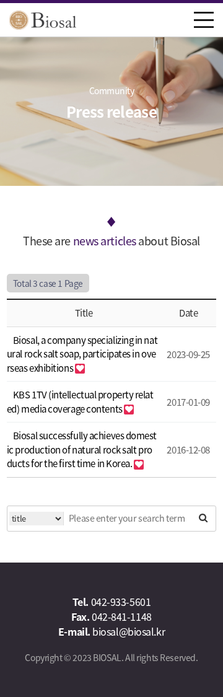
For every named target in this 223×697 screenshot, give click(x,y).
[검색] (203, 518)
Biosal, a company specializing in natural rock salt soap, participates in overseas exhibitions (82, 353)
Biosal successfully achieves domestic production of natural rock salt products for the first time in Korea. (82, 449)
